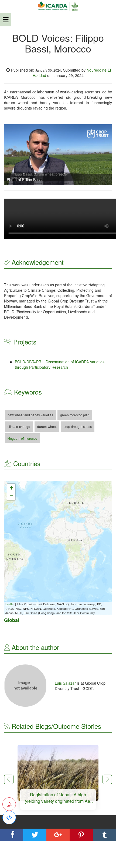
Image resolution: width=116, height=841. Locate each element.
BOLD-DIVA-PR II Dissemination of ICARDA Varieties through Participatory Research (59, 364)
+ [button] (11, 487)
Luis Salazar (66, 683)
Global (11, 620)
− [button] (11, 495)
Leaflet (9, 604)
